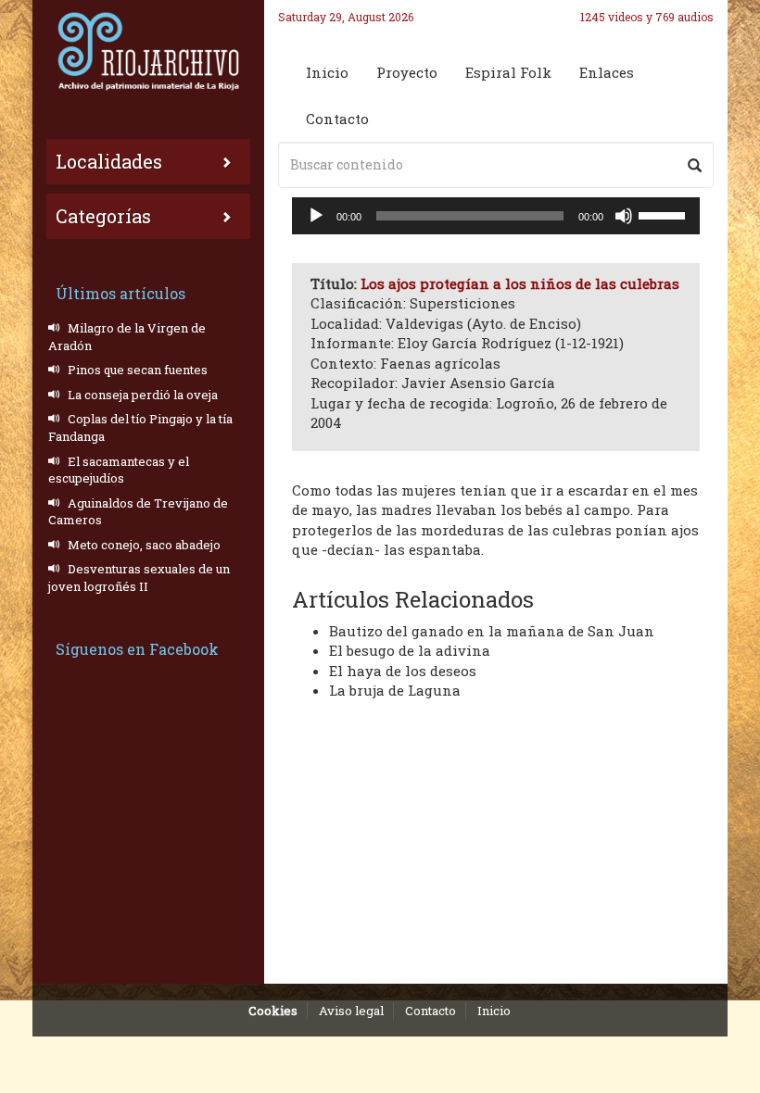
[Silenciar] (623, 216)
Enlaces (606, 72)
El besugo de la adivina (409, 650)
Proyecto (406, 72)
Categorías (103, 216)
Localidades (109, 161)
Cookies (273, 1010)
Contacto (337, 118)
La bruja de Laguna (395, 690)
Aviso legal (351, 1010)
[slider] (664, 214)
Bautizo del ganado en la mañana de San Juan (491, 631)
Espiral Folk (508, 72)
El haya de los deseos (402, 670)
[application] (496, 215)
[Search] (695, 164)
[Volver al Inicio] (148, 51)
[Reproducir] (316, 216)
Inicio (327, 72)
